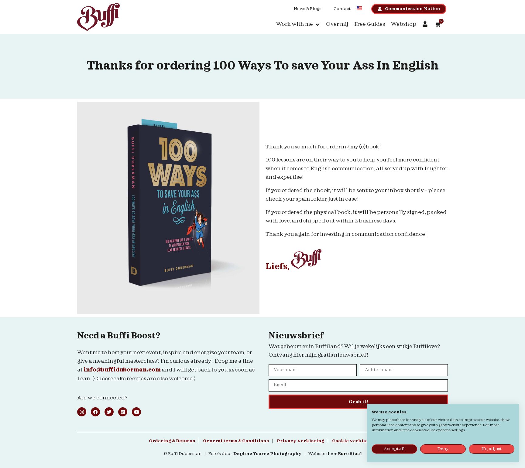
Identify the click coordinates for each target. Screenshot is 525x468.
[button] (298, 24)
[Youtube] (136, 411)
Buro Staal (350, 454)
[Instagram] (81, 411)
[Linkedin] (122, 411)
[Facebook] (95, 411)
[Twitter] (109, 411)
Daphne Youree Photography (267, 454)
